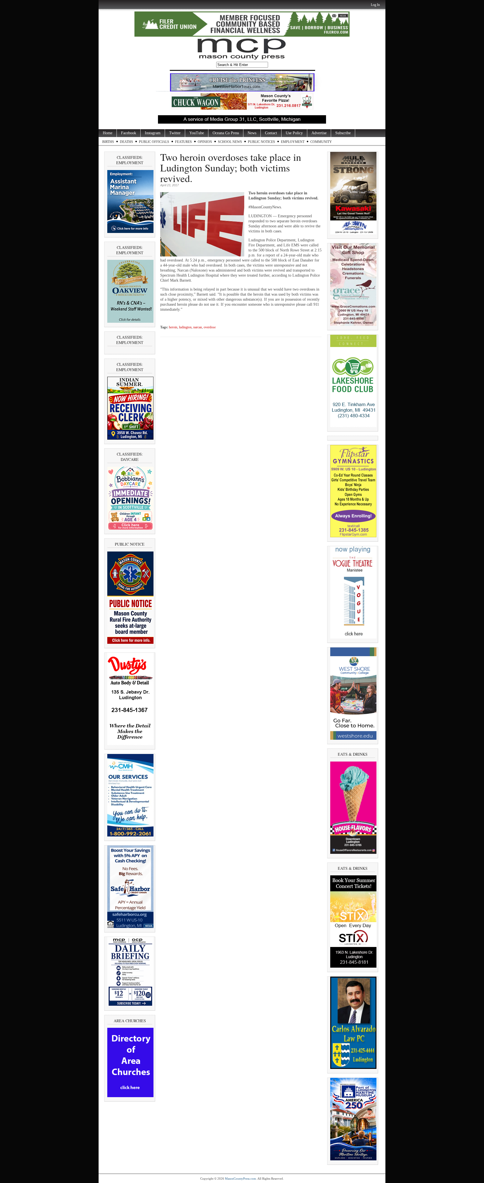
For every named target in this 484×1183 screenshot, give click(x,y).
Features (183, 142)
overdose (210, 327)
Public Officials (154, 142)
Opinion (205, 142)
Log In (375, 5)
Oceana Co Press (226, 133)
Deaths (126, 142)
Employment (292, 142)
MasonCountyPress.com (240, 1178)
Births (108, 142)
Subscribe (343, 133)
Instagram (152, 133)
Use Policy (294, 133)
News (252, 133)
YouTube (196, 133)
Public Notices (261, 142)
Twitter (175, 133)
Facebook (128, 133)
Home (107, 133)
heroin (173, 327)
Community (321, 142)
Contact (271, 133)
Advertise (319, 133)
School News (230, 142)
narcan (197, 327)
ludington (185, 327)
